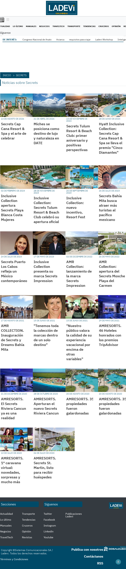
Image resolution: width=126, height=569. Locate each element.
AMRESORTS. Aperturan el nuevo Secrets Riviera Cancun (46, 406)
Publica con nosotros (87, 549)
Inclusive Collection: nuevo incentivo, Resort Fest (75, 207)
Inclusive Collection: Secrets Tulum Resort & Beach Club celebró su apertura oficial (46, 210)
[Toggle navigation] (7, 19)
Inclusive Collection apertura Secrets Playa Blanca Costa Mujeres (12, 207)
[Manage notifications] (118, 561)
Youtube (48, 537)
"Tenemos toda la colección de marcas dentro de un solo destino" (46, 335)
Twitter (48, 513)
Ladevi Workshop (104, 39)
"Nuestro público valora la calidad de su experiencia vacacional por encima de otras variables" (79, 342)
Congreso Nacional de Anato (37, 39)
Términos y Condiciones (14, 559)
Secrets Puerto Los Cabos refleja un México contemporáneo (14, 271)
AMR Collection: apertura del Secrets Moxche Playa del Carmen (112, 273)
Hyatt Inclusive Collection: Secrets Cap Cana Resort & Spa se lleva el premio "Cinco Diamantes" (111, 138)
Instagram (50, 525)
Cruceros (103, 26)
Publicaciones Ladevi (73, 515)
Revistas (27, 537)
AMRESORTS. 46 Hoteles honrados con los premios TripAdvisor (110, 335)
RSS (100, 563)
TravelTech (58, 26)
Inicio (7, 75)
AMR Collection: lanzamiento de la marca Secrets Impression (79, 273)
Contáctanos (93, 556)
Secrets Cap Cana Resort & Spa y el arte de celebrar (13, 130)
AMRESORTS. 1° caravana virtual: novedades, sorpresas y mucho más (12, 470)
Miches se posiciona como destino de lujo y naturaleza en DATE (46, 133)
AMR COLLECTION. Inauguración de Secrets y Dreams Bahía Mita (12, 337)
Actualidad (6, 513)
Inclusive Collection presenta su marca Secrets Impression (45, 271)
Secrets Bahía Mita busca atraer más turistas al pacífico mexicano (110, 207)
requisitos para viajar (80, 39)
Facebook (49, 519)
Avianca (60, 39)
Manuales (31, 26)
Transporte (73, 26)
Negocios (44, 26)
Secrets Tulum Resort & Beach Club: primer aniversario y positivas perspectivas (79, 138)
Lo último (18, 26)
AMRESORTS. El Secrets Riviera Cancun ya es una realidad (13, 408)
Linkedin (48, 531)
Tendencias (89, 26)
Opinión (116, 26)
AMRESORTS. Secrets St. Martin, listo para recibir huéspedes (45, 467)
